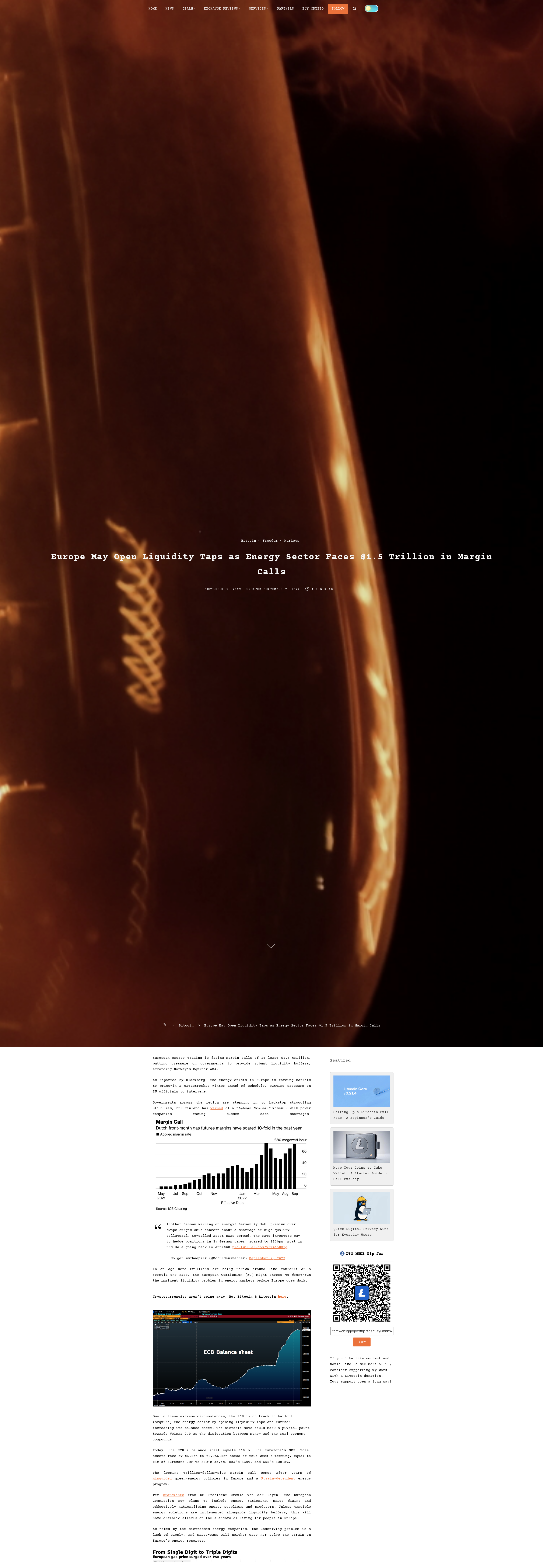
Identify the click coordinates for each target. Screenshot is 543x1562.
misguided (162, 1479)
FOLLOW (338, 9)
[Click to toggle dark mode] (372, 8)
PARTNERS (285, 9)
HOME (152, 9)
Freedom (270, 541)
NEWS (169, 9)
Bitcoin (248, 541)
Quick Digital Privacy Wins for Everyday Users (361, 1232)
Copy (362, 1342)
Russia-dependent (278, 1479)
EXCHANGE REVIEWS (221, 9)
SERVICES (257, 9)
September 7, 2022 (267, 1258)
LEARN (187, 9)
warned (216, 1108)
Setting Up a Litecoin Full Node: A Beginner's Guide (361, 1115)
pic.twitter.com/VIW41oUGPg (259, 1247)
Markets (291, 541)
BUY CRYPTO (313, 9)
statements (173, 1495)
